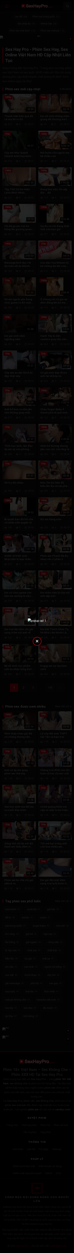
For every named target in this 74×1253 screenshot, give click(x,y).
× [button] (37, 641)
